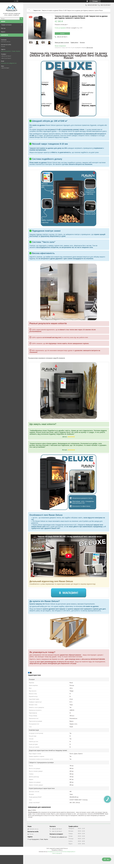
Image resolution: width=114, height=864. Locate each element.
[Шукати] (21, 18)
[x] (30, 673)
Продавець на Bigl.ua (57, 850)
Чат (108, 859)
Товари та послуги (6, 25)
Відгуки (3, 32)
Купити (62, 33)
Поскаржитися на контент (54, 851)
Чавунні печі (37, 10)
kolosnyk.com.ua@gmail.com (9, 63)
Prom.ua (66, 848)
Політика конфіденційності (68, 851)
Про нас (3, 28)
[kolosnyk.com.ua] (11, 8)
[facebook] (29, 673)
